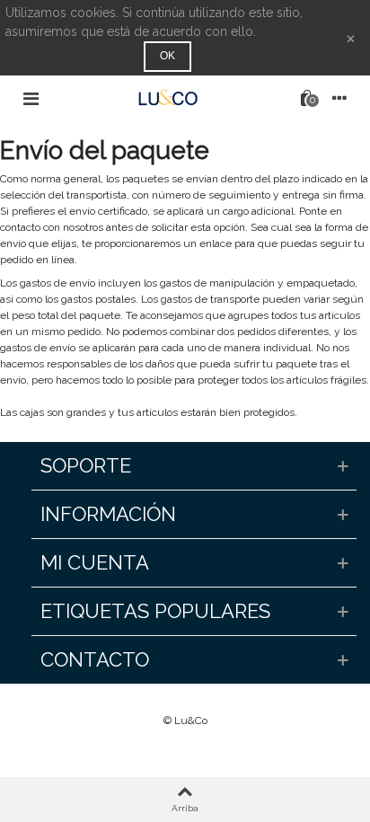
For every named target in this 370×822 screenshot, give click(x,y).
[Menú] (30, 98)
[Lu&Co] (168, 98)
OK (167, 55)
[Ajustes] (339, 98)
